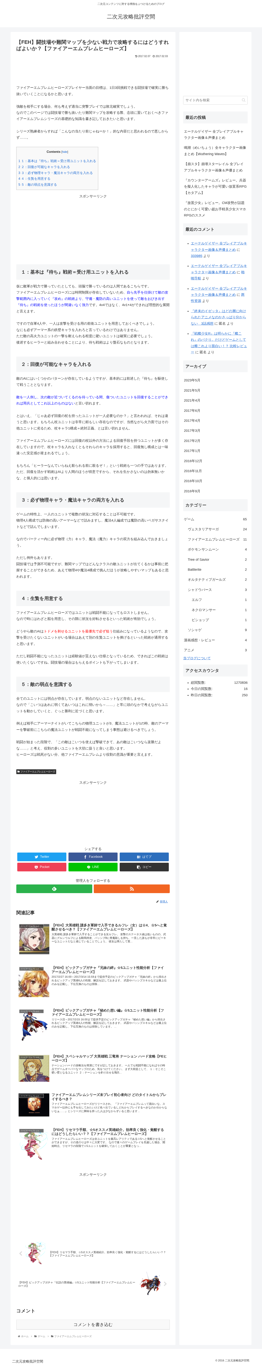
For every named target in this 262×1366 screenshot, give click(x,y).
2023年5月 (192, 380)
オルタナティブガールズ (217, 580)
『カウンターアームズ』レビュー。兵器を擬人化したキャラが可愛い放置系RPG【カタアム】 (215, 186)
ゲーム (215, 519)
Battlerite (217, 570)
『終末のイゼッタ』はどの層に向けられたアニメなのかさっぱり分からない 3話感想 (218, 317)
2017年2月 (192, 441)
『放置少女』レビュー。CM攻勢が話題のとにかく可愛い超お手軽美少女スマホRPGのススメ (215, 209)
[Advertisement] (93, 69)
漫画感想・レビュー (215, 640)
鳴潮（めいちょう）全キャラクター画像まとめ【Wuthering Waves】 (215, 151)
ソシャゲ (217, 630)
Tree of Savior (217, 560)
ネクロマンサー (219, 610)
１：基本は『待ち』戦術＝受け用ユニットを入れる (57, 161)
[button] (243, 100)
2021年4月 (192, 400)
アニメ (215, 650)
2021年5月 (192, 390)
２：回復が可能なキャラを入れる (44, 167)
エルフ (219, 600)
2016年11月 (193, 471)
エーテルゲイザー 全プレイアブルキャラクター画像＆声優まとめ (214, 135)
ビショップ (219, 620)
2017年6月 (192, 411)
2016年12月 (193, 461)
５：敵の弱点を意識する (37, 184)
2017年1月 (192, 451)
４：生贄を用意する (34, 179)
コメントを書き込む (93, 1324)
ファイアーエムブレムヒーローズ (38, 771)
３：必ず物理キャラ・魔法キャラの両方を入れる (55, 173)
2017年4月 (192, 421)
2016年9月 (192, 491)
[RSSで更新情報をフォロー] (132, 888)
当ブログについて (197, 658)
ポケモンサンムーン (217, 549)
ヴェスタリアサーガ (217, 529)
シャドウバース (217, 590)
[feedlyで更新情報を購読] (54, 888)
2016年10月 (193, 481)
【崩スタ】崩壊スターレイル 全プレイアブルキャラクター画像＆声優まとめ (214, 167)
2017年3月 (192, 431)
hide (64, 151)
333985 (196, 256)
